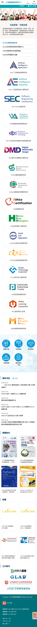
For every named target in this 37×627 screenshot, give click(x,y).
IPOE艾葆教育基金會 (10, 43)
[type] (18, 603)
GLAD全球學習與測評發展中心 (13, 47)
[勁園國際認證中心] (12, 2)
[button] (6, 345)
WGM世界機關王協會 (10, 55)
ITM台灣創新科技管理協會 (12, 51)
